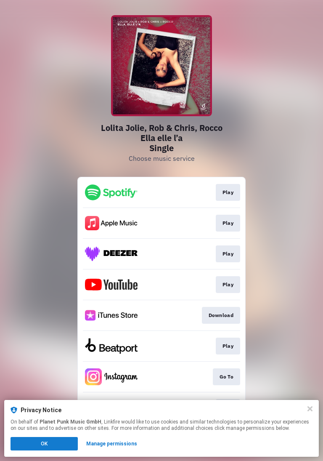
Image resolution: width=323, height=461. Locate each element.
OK (44, 444)
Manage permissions (111, 444)
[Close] (310, 409)
